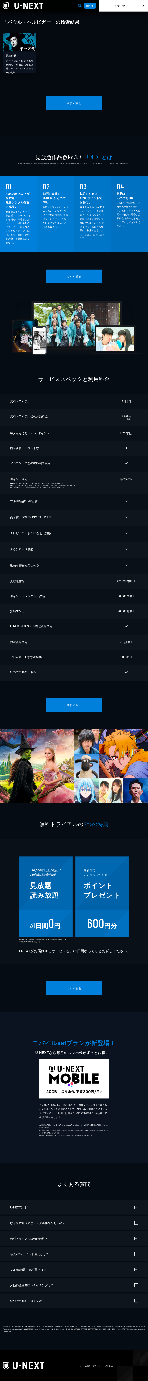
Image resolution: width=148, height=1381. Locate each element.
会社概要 (87, 1366)
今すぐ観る (121, 6)
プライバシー (97, 1366)
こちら (52, 487)
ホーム (79, 1366)
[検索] (80, 6)
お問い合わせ (109, 1366)
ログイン (90, 5)
